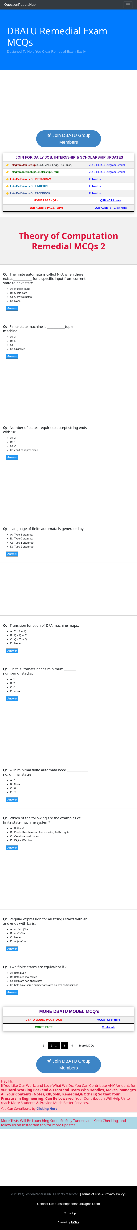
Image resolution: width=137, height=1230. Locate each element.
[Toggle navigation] (128, 4)
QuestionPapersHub (20, 4)
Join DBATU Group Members (70, 139)
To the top (70, 1213)
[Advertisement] (68, 103)
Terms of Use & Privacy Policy (103, 1194)
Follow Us (95, 179)
